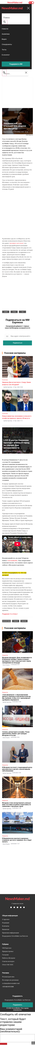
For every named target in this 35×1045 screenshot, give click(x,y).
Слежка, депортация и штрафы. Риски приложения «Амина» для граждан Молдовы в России (15, 733)
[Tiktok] (20, 907)
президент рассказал (17, 243)
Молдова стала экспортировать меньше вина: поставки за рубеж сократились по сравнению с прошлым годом (16, 804)
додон (5, 311)
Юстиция (6, 120)
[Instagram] (17, 907)
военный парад (6, 621)
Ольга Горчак (7, 451)
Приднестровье (7, 951)
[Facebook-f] (11, 907)
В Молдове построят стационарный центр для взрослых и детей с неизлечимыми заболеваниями (17, 769)
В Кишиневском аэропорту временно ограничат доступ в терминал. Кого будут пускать (17, 840)
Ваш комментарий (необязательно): (11, 1030)
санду (14, 311)
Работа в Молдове (8, 958)
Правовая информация (10, 933)
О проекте (6, 919)
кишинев (24, 621)
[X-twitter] (14, 907)
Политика (5, 380)
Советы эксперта (8, 961)
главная (16, 621)
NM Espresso (6, 948)
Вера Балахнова (8, 132)
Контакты (5, 926)
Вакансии (5, 929)
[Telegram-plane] (24, 907)
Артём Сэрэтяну (8, 387)
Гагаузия (5, 955)
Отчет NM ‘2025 (7, 965)
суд (22, 311)
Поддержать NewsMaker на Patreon (15, 936)
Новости (6, 437)
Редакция (5, 923)
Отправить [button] (3, 1044)
